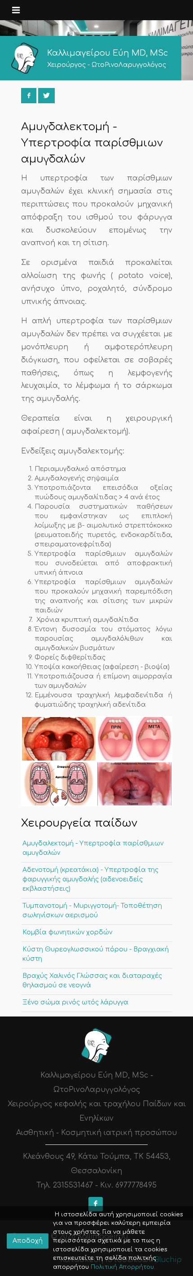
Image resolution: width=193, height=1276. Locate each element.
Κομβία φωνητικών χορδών (67, 932)
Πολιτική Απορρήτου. (122, 1267)
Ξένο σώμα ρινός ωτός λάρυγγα (75, 1002)
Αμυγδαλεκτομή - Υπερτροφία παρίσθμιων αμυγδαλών (92, 848)
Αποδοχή (28, 1240)
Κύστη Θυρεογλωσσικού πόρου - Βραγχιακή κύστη (95, 954)
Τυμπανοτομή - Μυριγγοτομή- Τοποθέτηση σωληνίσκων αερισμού (92, 910)
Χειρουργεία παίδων (79, 823)
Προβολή (59, 738)
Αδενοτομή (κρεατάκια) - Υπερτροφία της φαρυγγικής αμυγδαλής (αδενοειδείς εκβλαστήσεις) (90, 879)
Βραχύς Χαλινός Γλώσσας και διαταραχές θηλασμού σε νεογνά (92, 980)
